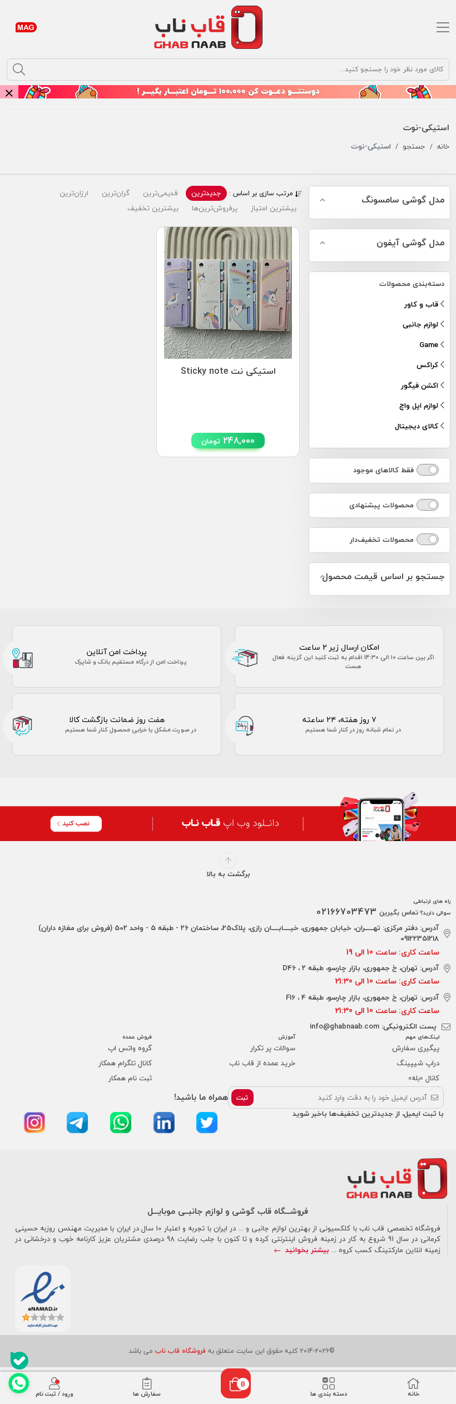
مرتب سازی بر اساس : (262, 194)
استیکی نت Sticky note (228, 371)
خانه (443, 146)
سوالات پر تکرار (272, 1048)
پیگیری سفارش (415, 1048)
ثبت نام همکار (130, 1078)
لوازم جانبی (421, 324)
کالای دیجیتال (417, 426)
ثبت (242, 1098)
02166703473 (346, 911)
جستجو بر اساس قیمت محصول (383, 577)
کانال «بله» (423, 1078)
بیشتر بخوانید (306, 1250)
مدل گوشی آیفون (410, 243)
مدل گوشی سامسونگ (402, 200)
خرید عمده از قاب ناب (262, 1063)
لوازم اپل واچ (419, 405)
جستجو (414, 146)
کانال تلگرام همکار (125, 1063)
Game (429, 345)
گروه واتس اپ (130, 1048)
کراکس (428, 365)
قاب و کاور (422, 304)
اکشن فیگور (420, 385)
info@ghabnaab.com (344, 1026)
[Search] (19, 69)
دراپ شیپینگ (417, 1063)
